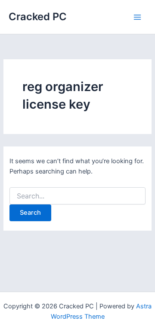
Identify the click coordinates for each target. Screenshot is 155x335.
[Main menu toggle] (137, 17)
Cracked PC (38, 16)
